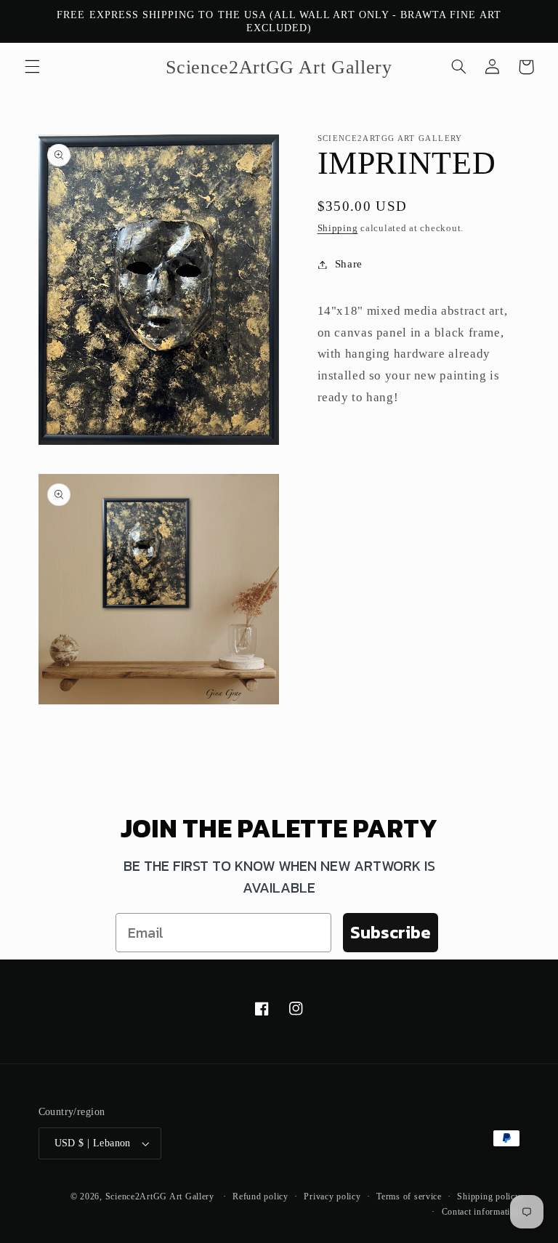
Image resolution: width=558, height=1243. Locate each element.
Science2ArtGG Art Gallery (159, 1196)
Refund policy (260, 1196)
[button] (32, 67)
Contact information (481, 1211)
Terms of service (409, 1196)
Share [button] (349, 264)
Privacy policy (332, 1196)
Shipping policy (488, 1196)
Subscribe (390, 932)
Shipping (338, 228)
